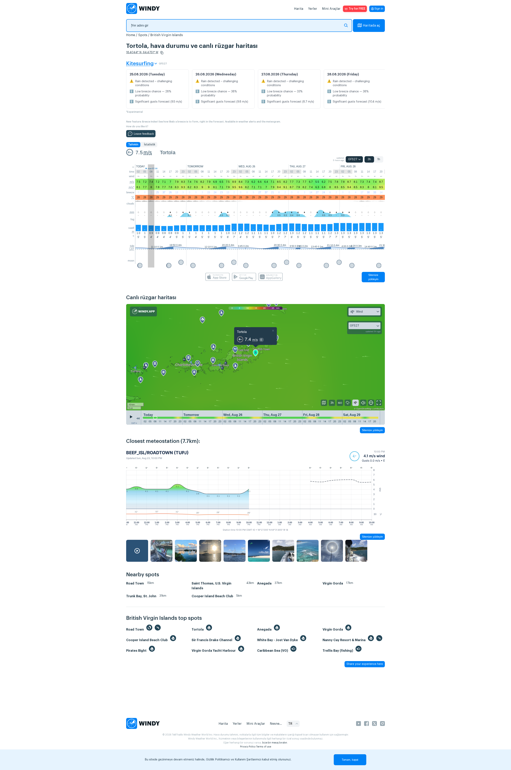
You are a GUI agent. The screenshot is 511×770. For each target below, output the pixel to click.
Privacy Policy (248, 746)
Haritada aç (371, 25)
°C (132, 197)
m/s (148, 152)
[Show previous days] (138, 418)
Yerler (312, 8)
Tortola (167, 152)
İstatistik (149, 144)
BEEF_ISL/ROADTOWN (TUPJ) (157, 452)
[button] (162, 53)
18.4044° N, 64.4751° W (142, 52)
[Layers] (324, 403)
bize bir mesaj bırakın (274, 742)
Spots (142, 35)
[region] (255, 357)
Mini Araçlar (331, 8)
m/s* (131, 187)
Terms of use (263, 746)
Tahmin (133, 144)
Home (130, 35)
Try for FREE (357, 8)
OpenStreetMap (364, 408)
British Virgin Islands (166, 35)
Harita (298, 8)
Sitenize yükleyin (373, 277)
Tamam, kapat (350, 759)
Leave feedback (144, 133)
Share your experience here (365, 664)
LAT (132, 249)
